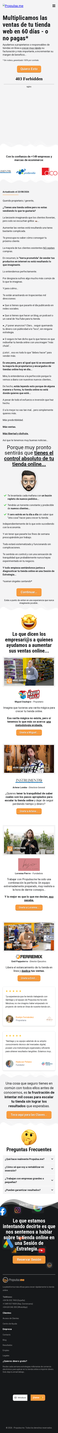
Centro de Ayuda (10, 1324)
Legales (6, 1356)
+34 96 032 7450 (10, 1300)
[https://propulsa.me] (13, 6)
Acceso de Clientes (11, 1318)
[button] (53, 6)
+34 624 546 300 (10, 1307)
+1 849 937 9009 (10, 1304)
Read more (10, 1011)
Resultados (7, 1345)
